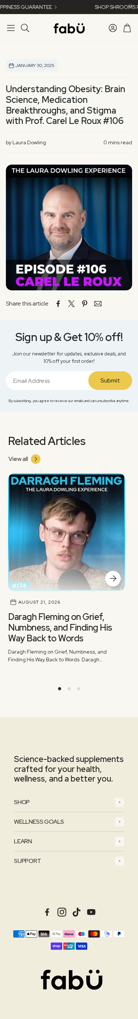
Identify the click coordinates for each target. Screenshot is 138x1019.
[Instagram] (61, 912)
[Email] (98, 303)
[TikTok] (76, 912)
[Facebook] (47, 912)
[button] (11, 28)
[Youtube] (91, 912)
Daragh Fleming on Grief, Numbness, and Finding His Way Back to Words (60, 627)
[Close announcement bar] (130, 5)
